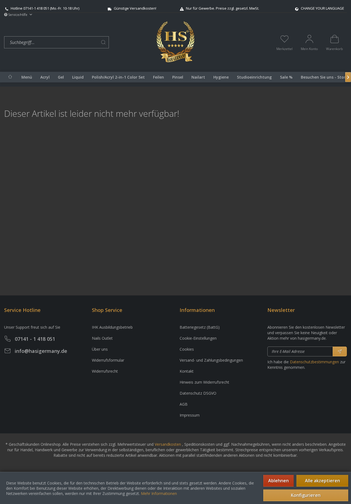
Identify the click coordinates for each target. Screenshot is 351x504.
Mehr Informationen (159, 493)
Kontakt (187, 371)
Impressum (190, 415)
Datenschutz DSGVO (198, 393)
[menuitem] (79, 42)
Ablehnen (278, 481)
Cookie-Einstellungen (198, 338)
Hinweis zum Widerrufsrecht (204, 382)
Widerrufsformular (108, 360)
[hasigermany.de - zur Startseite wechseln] (175, 41)
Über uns (100, 349)
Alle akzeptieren (322, 481)
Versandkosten (168, 444)
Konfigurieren (306, 495)
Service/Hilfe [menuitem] (17, 14)
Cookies (187, 349)
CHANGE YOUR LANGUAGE (322, 8)
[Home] (10, 76)
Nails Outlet (102, 338)
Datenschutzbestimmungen (314, 361)
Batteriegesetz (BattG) (200, 327)
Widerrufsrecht (105, 371)
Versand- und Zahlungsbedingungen (211, 360)
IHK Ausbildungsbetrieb (112, 327)
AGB (184, 404)
